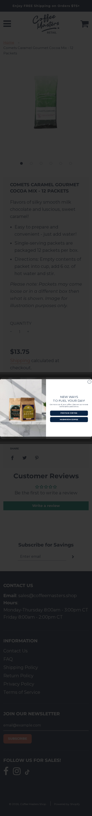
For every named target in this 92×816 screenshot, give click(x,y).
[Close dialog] (89, 382)
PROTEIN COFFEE (69, 413)
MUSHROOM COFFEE (69, 420)
